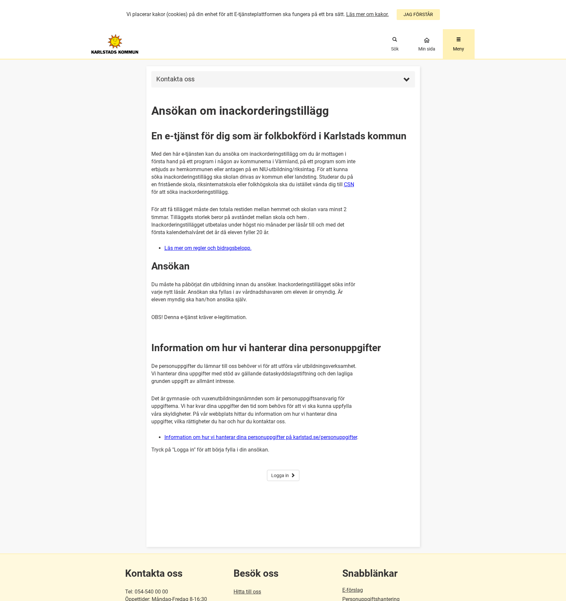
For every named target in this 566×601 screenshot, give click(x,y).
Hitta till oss (247, 592)
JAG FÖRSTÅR (418, 14)
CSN (349, 184)
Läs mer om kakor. (367, 14)
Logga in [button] (280, 475)
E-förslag (352, 590)
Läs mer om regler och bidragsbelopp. (208, 248)
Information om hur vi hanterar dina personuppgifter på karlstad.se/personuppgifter (260, 437)
